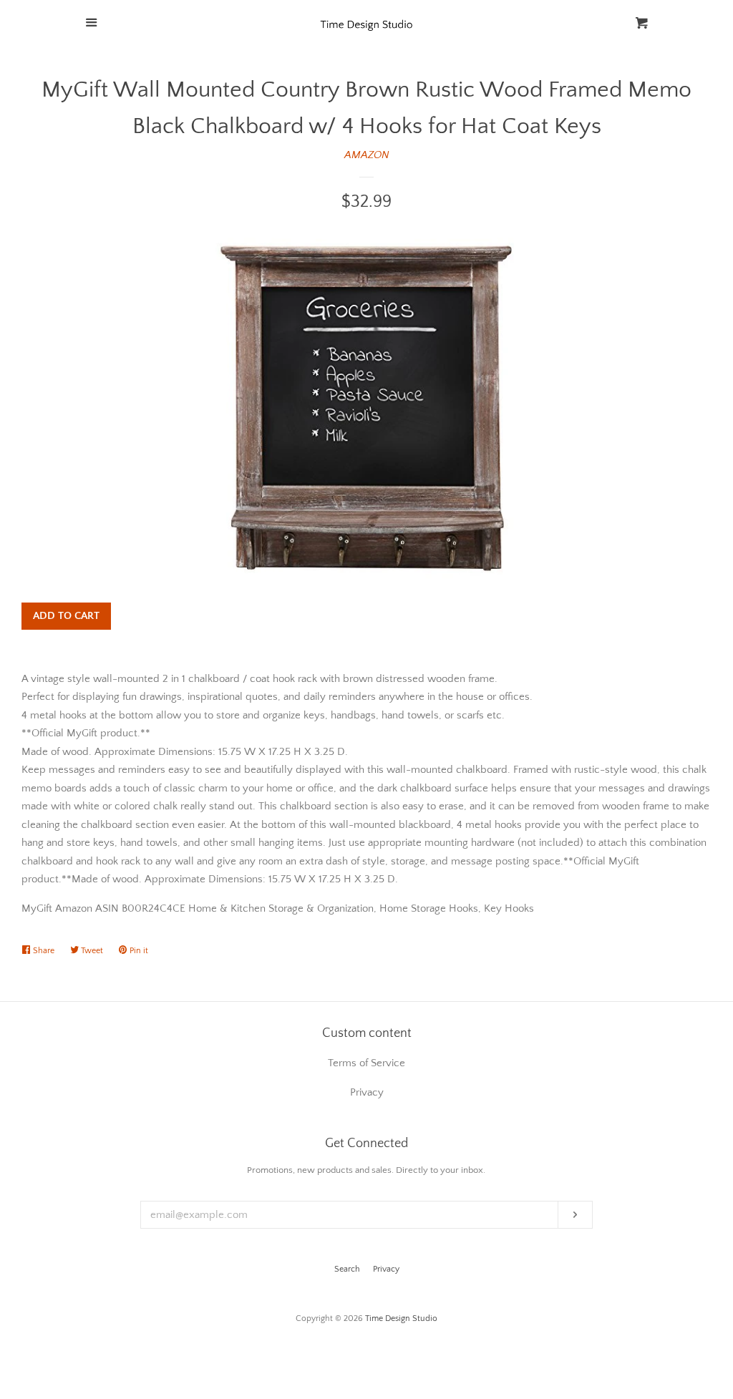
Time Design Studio (401, 1318)
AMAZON (366, 155)
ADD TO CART (66, 616)
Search (347, 1269)
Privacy (386, 1269)
